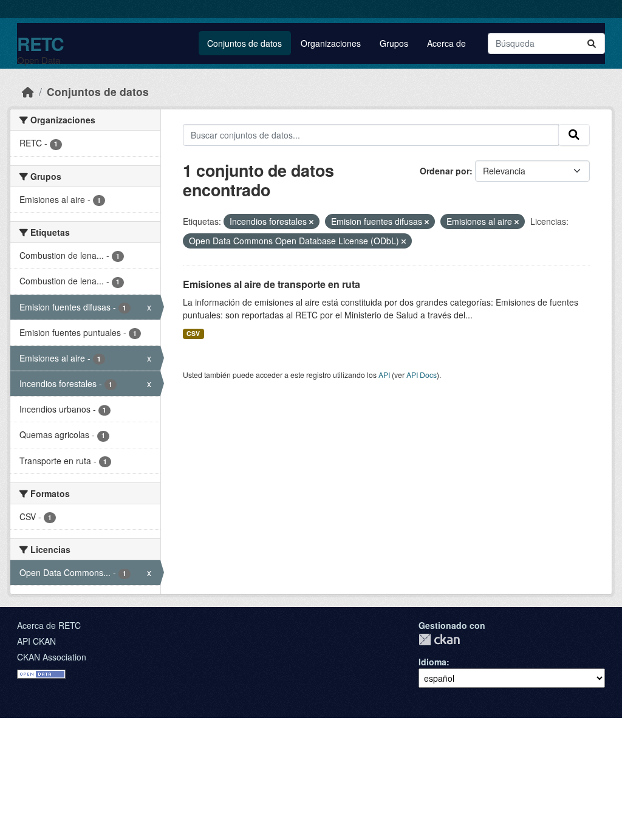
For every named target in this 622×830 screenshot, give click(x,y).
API (384, 374)
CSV (193, 333)
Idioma (432, 662)
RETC (40, 43)
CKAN (439, 639)
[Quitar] (311, 222)
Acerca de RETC (49, 625)
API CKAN (36, 641)
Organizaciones (331, 43)
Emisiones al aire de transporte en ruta (271, 284)
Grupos (394, 43)
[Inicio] (28, 91)
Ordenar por (445, 171)
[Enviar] (591, 43)
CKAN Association (51, 657)
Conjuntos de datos (244, 43)
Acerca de (446, 43)
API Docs (421, 374)
